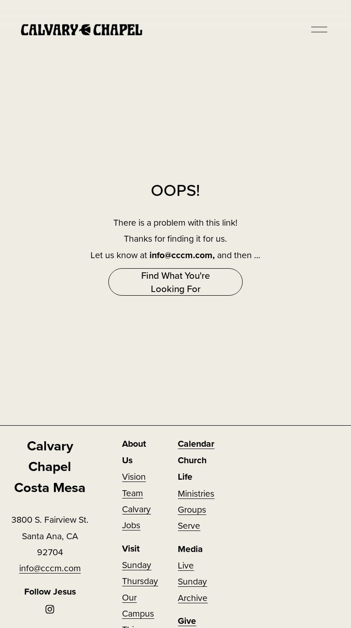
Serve (189, 525)
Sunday (192, 581)
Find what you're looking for (175, 282)
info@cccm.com (50, 568)
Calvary (136, 509)
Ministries (196, 493)
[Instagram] (49, 609)
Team (132, 493)
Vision (134, 476)
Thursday (140, 580)
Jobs (131, 525)
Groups (192, 509)
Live (186, 565)
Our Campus (138, 605)
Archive (192, 597)
